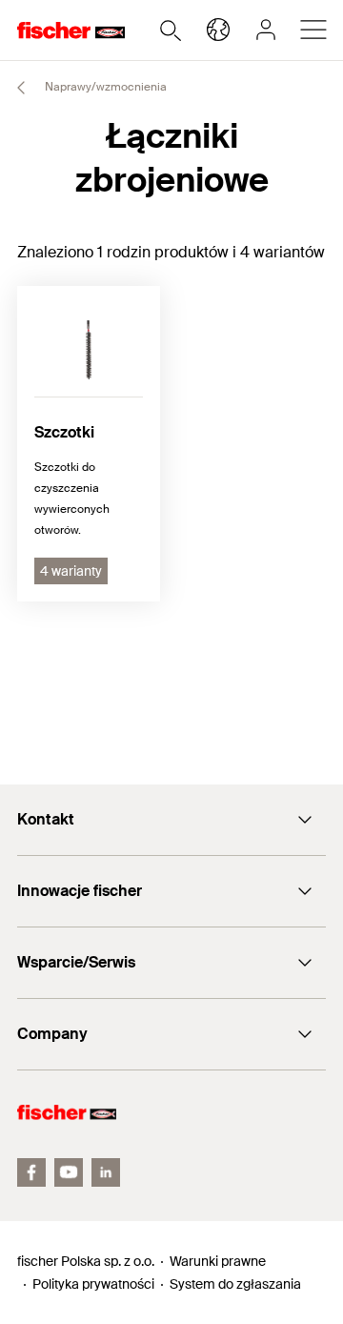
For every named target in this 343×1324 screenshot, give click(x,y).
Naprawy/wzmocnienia (104, 86)
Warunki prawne (218, 1261)
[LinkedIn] (105, 1172)
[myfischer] (266, 29)
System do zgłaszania (235, 1284)
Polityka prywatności (93, 1284)
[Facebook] (31, 1172)
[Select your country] (218, 29)
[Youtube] (68, 1172)
